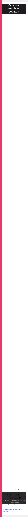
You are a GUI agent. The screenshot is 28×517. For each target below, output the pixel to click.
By (9, 42)
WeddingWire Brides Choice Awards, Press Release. (14, 389)
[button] (1, 2)
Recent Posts (12, 40)
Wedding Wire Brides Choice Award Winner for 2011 (14, 292)
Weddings (12, 449)
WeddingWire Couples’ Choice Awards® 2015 (11, 101)
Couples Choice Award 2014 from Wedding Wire (12, 141)
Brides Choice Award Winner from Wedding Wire (13, 190)
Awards (7, 40)
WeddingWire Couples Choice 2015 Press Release (13, 36)
